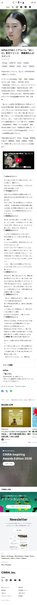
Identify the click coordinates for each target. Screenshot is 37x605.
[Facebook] (21, 7)
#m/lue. (25, 66)
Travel (18, 558)
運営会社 (20, 587)
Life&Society (5, 558)
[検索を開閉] (32, 2)
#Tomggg (4, 63)
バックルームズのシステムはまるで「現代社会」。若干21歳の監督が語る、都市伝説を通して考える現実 (16, 434)
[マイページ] (2, 2)
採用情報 (3, 590)
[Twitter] (13, 7)
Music (7, 400)
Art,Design (10, 556)
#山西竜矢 (26, 63)
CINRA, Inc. (8, 572)
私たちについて (5, 587)
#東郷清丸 (12, 66)
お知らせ (3, 593)
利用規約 (20, 596)
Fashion (23, 558)
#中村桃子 (4, 66)
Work (12, 558)
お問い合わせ (21, 593)
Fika (2, 564)
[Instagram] (17, 7)
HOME (3, 400)
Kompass (8, 564)
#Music (19, 63)
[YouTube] (25, 7)
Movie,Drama (19, 556)
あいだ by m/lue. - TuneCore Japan (15, 386)
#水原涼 (19, 66)
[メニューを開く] (34, 2)
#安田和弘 (31, 66)
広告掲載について (22, 590)
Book (31, 556)
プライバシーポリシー (6, 596)
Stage (27, 556)
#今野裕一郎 (12, 63)
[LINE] (30, 7)
